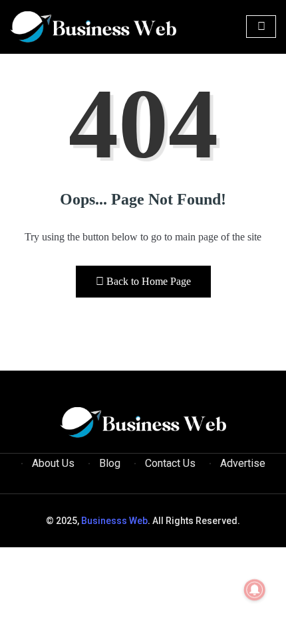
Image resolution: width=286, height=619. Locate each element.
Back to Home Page (148, 281)
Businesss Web (114, 520)
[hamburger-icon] (261, 26)
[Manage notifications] (254, 589)
